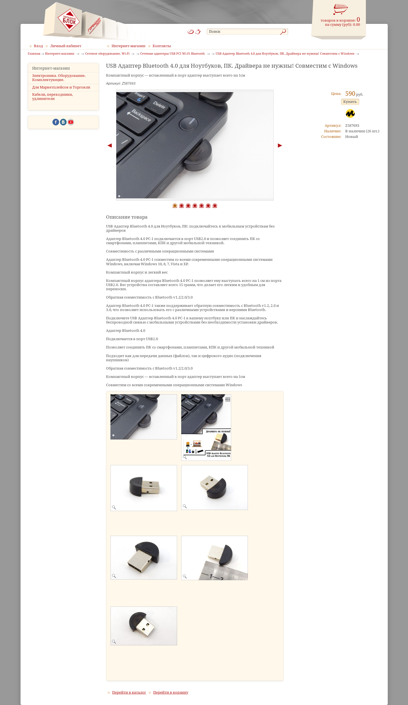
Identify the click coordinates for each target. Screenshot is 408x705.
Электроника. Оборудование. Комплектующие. (59, 78)
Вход (38, 46)
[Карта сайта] (190, 32)
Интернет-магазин (128, 46)
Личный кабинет (65, 46)
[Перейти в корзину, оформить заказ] (340, 9)
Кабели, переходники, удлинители (52, 96)
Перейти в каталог (129, 692)
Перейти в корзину (170, 692)
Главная (34, 53)
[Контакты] (198, 32)
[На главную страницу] (94, 22)
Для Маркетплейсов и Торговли (61, 87)
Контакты (162, 46)
